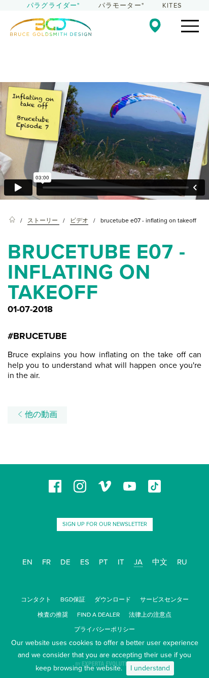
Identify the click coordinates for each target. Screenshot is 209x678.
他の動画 (40, 414)
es (84, 562)
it (121, 562)
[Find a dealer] (155, 25)
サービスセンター (164, 599)
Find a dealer (98, 614)
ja (138, 562)
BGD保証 (72, 599)
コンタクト (36, 599)
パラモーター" (121, 6)
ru (182, 562)
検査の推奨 (53, 614)
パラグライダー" (53, 6)
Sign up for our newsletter (104, 524)
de (65, 562)
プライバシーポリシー (104, 629)
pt (103, 562)
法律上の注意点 (150, 614)
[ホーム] (12, 220)
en (27, 562)
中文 (159, 562)
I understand (150, 668)
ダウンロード (112, 599)
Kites (172, 6)
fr (46, 562)
